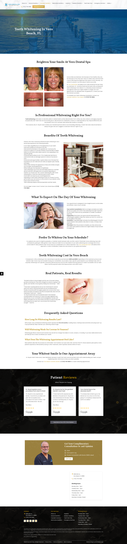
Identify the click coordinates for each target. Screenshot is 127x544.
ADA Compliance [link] (68, 542)
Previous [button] (10, 402)
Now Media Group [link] (99, 542)
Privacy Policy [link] (48, 542)
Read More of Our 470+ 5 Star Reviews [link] (63, 422)
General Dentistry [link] (33, 3)
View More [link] (28, 405)
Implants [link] (68, 3)
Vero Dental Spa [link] (72, 84)
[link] (1, 273)
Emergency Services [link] (99, 3)
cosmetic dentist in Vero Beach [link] (75, 97)
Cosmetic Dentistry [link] (45, 3)
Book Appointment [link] (39, 6)
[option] (36, 401)
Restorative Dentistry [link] (57, 3)
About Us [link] (24, 3)
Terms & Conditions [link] (57, 542)
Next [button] (117, 402)
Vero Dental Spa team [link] (85, 244)
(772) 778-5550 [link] (26, 6)
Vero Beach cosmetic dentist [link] (52, 361)
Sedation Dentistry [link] (77, 3)
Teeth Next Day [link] (88, 3)
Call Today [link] (69, 458)
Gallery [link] (109, 3)
